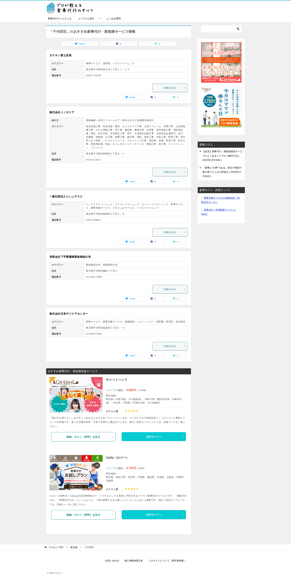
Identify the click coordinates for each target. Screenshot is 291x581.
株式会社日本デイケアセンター (69, 313)
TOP (55, 547)
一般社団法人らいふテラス (66, 196)
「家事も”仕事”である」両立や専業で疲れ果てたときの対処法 (222, 171)
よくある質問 (113, 18)
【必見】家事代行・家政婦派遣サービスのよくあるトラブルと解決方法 (222, 155)
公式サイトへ (153, 436)
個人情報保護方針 (133, 560)
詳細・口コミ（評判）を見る (83, 436)
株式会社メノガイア (62, 112)
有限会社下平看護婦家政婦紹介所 (70, 256)
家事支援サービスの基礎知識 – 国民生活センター (220, 200)
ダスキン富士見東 (61, 55)
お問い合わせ (112, 560)
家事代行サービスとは (59, 18)
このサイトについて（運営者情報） (167, 560)
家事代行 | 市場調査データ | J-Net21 (218, 211)
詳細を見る (170, 87)
